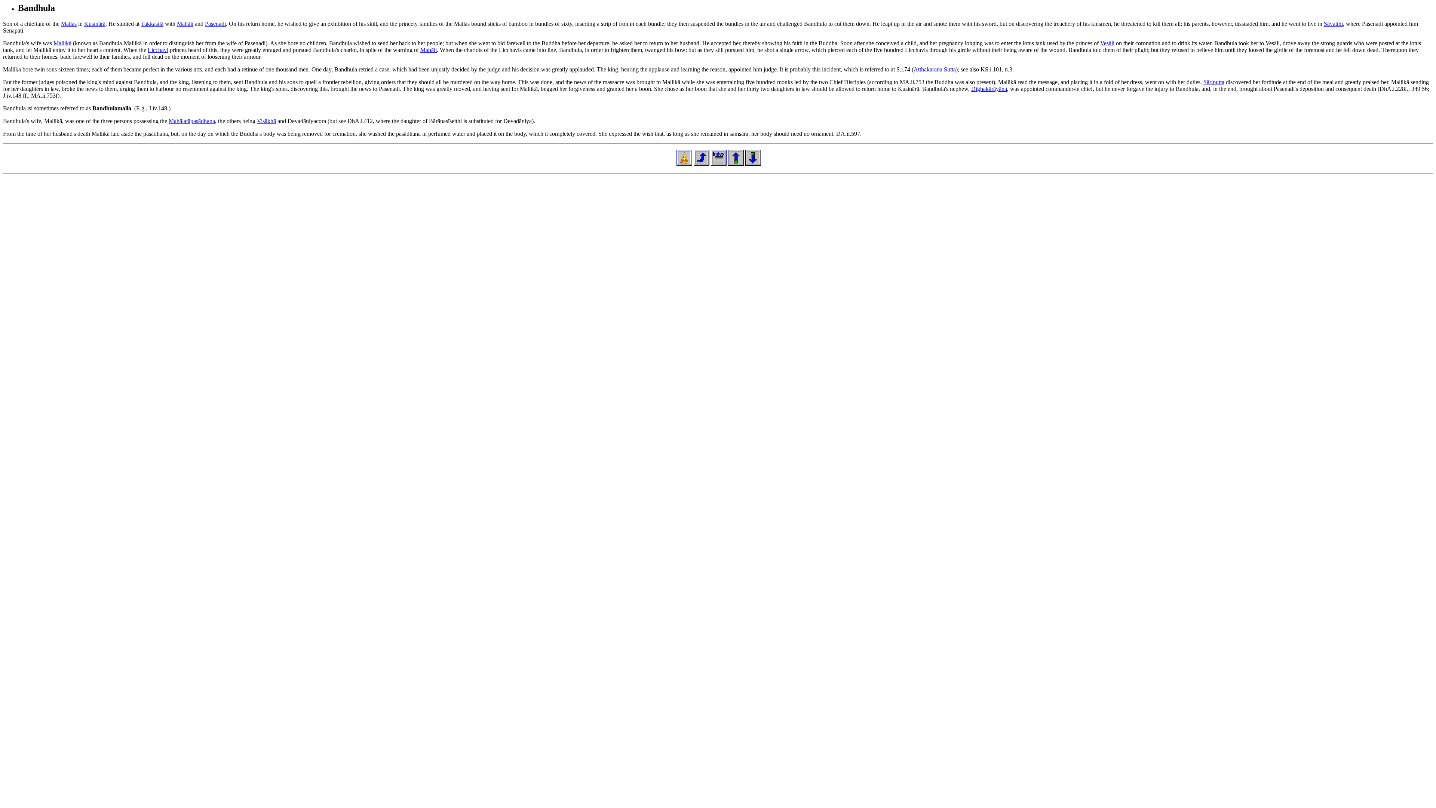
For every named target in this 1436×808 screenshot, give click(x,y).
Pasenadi (215, 24)
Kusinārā (94, 24)
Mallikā (62, 43)
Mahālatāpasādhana (192, 121)
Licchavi (158, 50)
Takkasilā (152, 24)
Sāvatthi (1333, 24)
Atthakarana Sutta (935, 69)
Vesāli (1107, 43)
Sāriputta (1213, 82)
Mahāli (185, 24)
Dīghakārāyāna (989, 89)
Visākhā (266, 121)
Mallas (69, 24)
